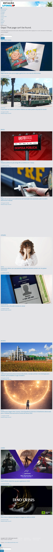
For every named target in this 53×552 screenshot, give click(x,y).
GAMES (3, 448)
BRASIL (3, 129)
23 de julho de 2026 (4, 519)
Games (2, 479)
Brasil (2, 161)
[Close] (0, 545)
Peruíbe (2, 15)
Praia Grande (3, 10)
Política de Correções (27, 539)
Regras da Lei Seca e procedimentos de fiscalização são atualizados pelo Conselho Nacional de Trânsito (24, 199)
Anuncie (20, 539)
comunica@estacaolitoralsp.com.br (11, 542)
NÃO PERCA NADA (6, 40)
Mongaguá (3, 12)
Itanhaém (3, 13)
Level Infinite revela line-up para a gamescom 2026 (15, 481)
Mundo (2, 372)
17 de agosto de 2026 (5, 75)
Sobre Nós (20, 538)
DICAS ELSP (3, 71)
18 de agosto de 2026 (5, 203)
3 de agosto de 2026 (5, 111)
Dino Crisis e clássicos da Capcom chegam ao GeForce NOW (18, 517)
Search (2, 34)
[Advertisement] (26, 121)
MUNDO (3, 341)
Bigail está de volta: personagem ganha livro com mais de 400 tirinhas (21, 73)
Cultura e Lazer (4, 16)
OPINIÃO (3, 235)
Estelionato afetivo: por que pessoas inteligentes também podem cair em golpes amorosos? (24, 269)
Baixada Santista (4, 9)
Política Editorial (27, 538)
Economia (3, 21)
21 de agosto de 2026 (5, 165)
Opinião (2, 22)
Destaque (3, 304)
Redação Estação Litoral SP (6, 77)
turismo (2, 18)
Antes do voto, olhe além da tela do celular (13, 306)
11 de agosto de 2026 (5, 415)
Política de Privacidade (37, 538)
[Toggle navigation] (1, 7)
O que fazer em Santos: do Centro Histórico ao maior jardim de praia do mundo (24, 109)
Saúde (2, 19)
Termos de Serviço (36, 539)
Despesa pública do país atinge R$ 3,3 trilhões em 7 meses (17, 163)
